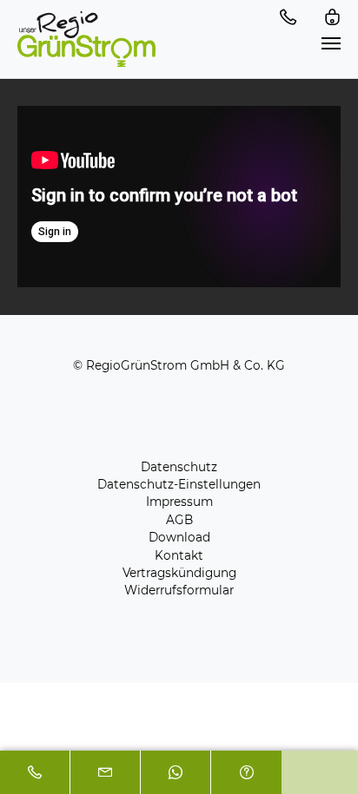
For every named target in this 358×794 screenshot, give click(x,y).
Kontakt (179, 555)
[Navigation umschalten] (331, 43)
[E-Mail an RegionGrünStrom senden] (105, 772)
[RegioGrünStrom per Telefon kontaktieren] (35, 772)
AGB (179, 520)
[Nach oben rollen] (320, 756)
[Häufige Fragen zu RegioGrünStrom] (246, 772)
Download (179, 537)
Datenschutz (179, 467)
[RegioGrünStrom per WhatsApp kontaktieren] (176, 772)
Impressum (179, 502)
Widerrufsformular (179, 590)
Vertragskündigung (179, 573)
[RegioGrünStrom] (86, 39)
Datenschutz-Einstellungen (179, 484)
